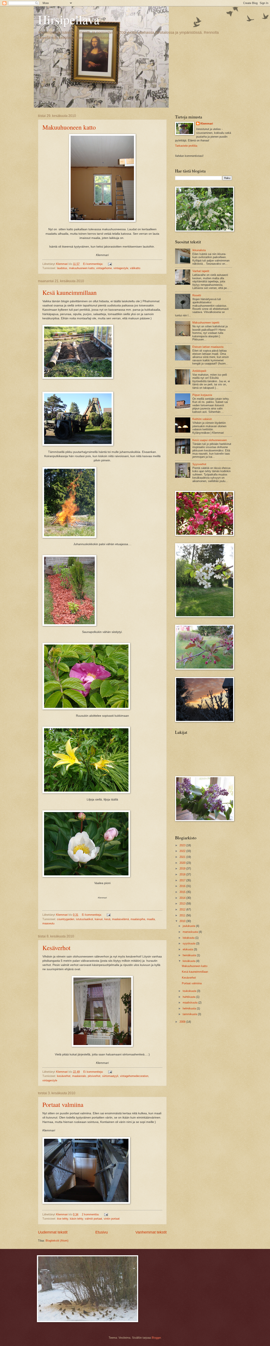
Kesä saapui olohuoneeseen (209, 440)
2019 (183, 868)
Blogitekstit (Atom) (57, 1240)
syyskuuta (189, 943)
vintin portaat (112, 1218)
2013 (183, 903)
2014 (183, 897)
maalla (151, 919)
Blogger (156, 1337)
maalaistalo (79, 1076)
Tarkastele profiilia (186, 145)
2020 (183, 862)
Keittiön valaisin (202, 419)
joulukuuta (189, 926)
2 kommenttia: (91, 1214)
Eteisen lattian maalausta (207, 346)
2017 (183, 880)
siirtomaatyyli (110, 1076)
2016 (183, 886)
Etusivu (101, 1232)
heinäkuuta (190, 955)
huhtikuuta (189, 996)
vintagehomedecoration (134, 1076)
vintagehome (104, 268)
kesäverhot (63, 1076)
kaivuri (99, 919)
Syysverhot (199, 464)
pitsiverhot (94, 1076)
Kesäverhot (56, 947)
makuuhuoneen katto (81, 268)
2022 (183, 851)
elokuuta (188, 949)
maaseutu (48, 923)
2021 (183, 857)
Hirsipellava (69, 19)
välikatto (135, 268)
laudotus (62, 268)
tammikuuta (190, 1014)
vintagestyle (120, 268)
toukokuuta (190, 991)
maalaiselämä (120, 919)
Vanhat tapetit (200, 271)
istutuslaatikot (84, 919)
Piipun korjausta (202, 395)
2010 (183, 921)
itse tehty (62, 1218)
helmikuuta (190, 1008)
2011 (183, 915)
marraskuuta (191, 931)
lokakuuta (189, 937)
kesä (107, 919)
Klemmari (206, 123)
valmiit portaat (93, 1218)
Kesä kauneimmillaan (69, 292)
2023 (183, 845)
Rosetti (196, 295)
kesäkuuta (189, 961)
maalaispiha (138, 919)
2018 (183, 874)
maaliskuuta (190, 1002)
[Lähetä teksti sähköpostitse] (110, 263)
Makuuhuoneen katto (69, 127)
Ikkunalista (199, 250)
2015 (183, 892)
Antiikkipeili (199, 370)
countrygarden (65, 919)
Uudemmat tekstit (53, 1232)
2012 (183, 909)
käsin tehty (76, 1218)
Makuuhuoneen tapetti (205, 322)
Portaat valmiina (62, 1104)
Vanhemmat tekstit (151, 1232)
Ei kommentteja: (93, 263)
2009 (183, 1021)
